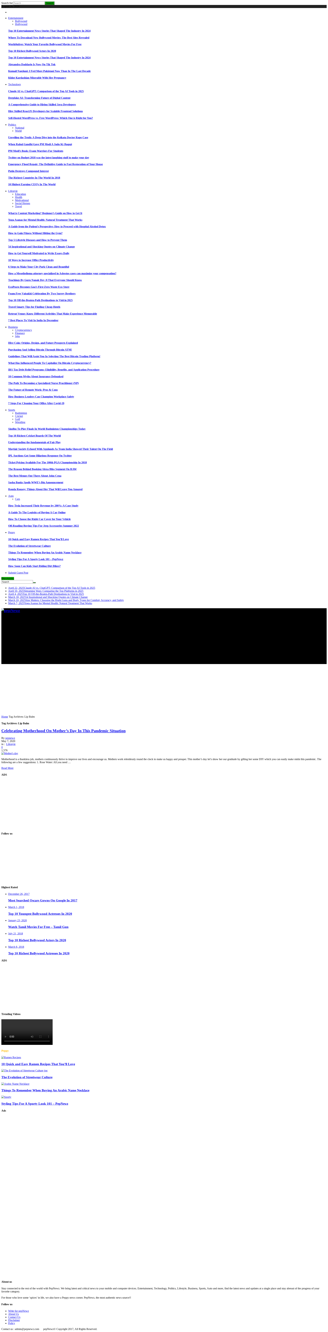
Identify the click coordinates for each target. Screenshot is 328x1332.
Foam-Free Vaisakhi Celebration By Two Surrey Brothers (42, 293)
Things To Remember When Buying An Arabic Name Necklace (44, 552)
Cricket (19, 416)
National (19, 127)
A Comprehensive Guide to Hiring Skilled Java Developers (42, 104)
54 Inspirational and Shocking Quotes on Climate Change (41, 246)
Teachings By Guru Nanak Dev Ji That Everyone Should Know (45, 280)
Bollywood (21, 21)
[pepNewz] (10, 610)
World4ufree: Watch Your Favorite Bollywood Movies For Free (44, 44)
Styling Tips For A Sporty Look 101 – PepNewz (35, 559)
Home (4, 716)
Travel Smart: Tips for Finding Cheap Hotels (34, 306)
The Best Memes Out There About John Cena (34, 475)
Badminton (21, 413)
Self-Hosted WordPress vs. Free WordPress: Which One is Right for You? (50, 118)
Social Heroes (22, 203)
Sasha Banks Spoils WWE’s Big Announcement (35, 482)
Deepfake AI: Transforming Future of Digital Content (39, 97)
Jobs (17, 336)
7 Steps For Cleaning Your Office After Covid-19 (36, 403)
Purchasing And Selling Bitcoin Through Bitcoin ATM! (40, 349)
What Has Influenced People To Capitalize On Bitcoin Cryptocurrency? (49, 363)
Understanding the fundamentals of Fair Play (34, 442)
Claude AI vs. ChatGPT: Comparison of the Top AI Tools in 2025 (46, 91)
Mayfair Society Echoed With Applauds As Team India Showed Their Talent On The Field (60, 449)
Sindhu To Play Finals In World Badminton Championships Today (47, 428)
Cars (17, 499)
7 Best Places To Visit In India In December (33, 320)
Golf (17, 419)
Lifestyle (11, 744)
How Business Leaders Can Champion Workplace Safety (41, 396)
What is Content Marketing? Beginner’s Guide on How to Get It (45, 213)
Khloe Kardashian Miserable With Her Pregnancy (37, 77)
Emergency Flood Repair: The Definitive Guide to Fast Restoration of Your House (55, 164)
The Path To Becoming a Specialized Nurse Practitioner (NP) (43, 383)
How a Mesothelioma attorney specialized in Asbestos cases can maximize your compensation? (62, 273)
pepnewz (10, 738)
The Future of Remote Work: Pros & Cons (33, 389)
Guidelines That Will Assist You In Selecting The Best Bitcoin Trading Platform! (54, 356)
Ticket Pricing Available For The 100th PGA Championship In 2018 (47, 462)
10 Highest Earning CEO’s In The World (32, 184)
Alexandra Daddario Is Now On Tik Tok (32, 64)
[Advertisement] (103, 640)
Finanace (20, 333)
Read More (7, 768)
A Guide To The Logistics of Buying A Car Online (37, 512)
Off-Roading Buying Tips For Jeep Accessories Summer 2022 (43, 525)
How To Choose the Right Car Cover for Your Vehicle (39, 519)
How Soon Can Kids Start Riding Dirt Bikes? (34, 566)
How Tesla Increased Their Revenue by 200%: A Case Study (43, 505)
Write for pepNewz (18, 1310)
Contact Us (14, 1317)
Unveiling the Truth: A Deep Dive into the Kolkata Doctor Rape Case (48, 137)
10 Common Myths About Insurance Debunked (35, 376)
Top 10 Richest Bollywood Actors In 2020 (32, 50)
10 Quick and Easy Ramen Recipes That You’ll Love (38, 539)
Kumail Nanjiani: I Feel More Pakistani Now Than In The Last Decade (49, 71)
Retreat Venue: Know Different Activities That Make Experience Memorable (52, 313)
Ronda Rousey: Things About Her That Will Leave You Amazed (45, 489)
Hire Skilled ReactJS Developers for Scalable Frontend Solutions (45, 111)
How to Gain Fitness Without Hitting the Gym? (35, 233)
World (18, 130)
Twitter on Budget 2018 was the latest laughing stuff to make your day (48, 157)
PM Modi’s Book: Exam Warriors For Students (35, 150)
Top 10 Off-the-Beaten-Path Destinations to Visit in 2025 (40, 300)
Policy (11, 1323)
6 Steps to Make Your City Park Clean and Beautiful (38, 266)
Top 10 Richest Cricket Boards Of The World (34, 435)
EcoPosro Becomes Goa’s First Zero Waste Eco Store (38, 286)
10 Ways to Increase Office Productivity (31, 260)
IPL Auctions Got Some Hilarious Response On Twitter (40, 455)
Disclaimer (14, 1320)
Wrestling (20, 422)
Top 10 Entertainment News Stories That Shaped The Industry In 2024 (49, 30)
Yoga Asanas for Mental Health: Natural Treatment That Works (45, 219)
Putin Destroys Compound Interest (28, 171)
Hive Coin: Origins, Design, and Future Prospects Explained (43, 342)
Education (20, 194)
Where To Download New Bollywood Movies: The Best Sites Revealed (48, 37)
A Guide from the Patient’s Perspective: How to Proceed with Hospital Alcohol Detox (57, 226)
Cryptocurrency (23, 330)
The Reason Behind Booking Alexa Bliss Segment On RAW (42, 469)
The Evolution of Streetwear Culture (29, 545)
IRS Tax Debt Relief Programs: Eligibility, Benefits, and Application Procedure (53, 369)
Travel (18, 206)
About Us (13, 1314)
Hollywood (21, 24)
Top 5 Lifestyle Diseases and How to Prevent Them (37, 240)
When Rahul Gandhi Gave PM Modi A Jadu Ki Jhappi (40, 144)
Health (18, 197)
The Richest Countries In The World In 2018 (34, 177)
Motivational (22, 200)
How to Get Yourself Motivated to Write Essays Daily (38, 253)
